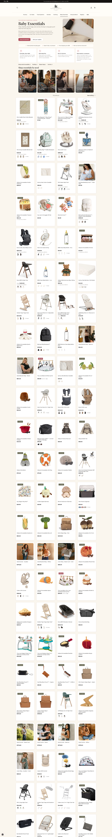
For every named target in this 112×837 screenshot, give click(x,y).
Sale (88, 14)
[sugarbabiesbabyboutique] (56, 7)
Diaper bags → (42, 64)
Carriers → (50, 64)
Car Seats (32, 14)
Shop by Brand (74, 14)
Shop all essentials (24, 39)
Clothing (55, 14)
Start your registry (37, 39)
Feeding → (34, 64)
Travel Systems (40, 14)
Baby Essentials (64, 14)
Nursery (25, 14)
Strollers (49, 14)
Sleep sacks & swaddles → (24, 64)
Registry (82, 14)
